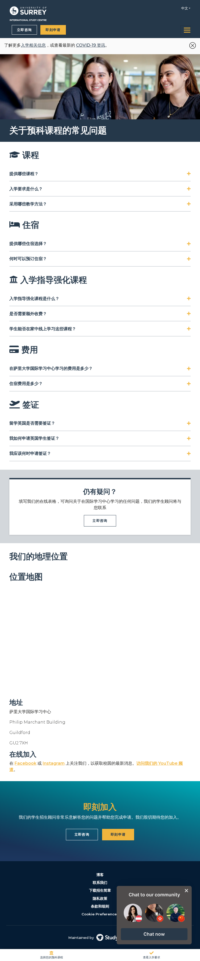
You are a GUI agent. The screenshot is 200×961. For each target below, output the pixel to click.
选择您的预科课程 (51, 957)
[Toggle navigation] (185, 30)
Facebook (25, 763)
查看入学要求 (151, 957)
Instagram (54, 763)
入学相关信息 (33, 45)
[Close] (191, 44)
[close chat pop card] (186, 890)
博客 (100, 875)
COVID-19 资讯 (90, 45)
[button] (154, 934)
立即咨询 (24, 30)
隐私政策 (100, 898)
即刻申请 (53, 30)
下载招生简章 (100, 890)
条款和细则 (100, 906)
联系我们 (100, 882)
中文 (184, 8)
